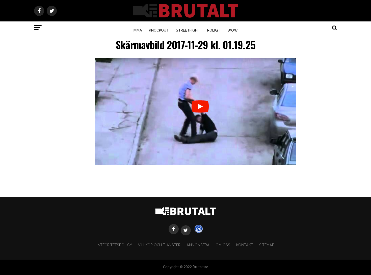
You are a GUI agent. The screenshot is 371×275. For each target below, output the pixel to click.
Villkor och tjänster (159, 245)
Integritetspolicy (114, 245)
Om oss (223, 245)
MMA (138, 30)
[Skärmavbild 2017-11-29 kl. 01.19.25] (195, 163)
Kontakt (244, 245)
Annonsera (198, 245)
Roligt (213, 30)
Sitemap (266, 245)
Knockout (159, 30)
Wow (232, 30)
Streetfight (188, 30)
